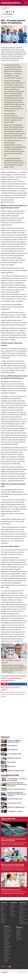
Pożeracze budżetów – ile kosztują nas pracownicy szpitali (17, 779)
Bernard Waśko (12, 694)
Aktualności (4, 689)
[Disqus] (14, 717)
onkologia (3, 696)
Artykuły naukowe (23, 919)
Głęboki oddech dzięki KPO (14, 758)
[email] (7, 12)
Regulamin (3, 922)
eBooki (11, 909)
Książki (11, 908)
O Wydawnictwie (4, 905)
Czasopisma (12, 906)
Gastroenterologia (7, 946)
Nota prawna (3, 920)
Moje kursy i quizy (23, 916)
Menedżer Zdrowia (8, 931)
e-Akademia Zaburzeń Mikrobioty (18, 931)
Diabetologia (6, 938)
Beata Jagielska (22, 692)
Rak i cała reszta (11, 766)
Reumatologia (7, 942)
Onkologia (6, 939)
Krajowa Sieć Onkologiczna (12, 692)
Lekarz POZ (6, 933)
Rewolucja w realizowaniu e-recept (16, 789)
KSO (4, 692)
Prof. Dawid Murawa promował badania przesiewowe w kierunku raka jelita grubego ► (17, 784)
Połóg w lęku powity (12, 749)
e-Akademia (12, 914)
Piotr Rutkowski (4, 694)
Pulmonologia (7, 947)
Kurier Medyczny (7, 950)
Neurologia (6, 941)
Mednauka (12, 916)
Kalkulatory (21, 920)
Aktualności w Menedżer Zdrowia (12, 687)
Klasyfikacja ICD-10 (23, 923)
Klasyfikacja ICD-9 (23, 922)
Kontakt (2, 909)
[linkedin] (13, 12)
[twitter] (11, 12)
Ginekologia (6, 949)
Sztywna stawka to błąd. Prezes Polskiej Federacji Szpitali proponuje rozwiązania (16, 794)
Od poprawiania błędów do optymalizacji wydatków (14, 741)
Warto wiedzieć (7, 958)
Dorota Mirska (9, 14)
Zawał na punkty (11, 762)
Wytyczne (21, 917)
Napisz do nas (4, 919)
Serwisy (11, 905)
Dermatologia (6, 936)
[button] (25, 2)
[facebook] (9, 12)
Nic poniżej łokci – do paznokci (15, 811)
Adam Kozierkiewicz (20, 694)
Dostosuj (21, 906)
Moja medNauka (22, 905)
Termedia (25, 972)
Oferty (2, 906)
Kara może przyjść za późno (14, 754)
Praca (2, 911)
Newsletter (3, 908)
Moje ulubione (22, 908)
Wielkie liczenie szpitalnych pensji (15, 770)
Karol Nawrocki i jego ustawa (14, 799)
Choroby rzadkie (7, 935)
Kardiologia (6, 944)
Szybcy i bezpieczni (12, 745)
